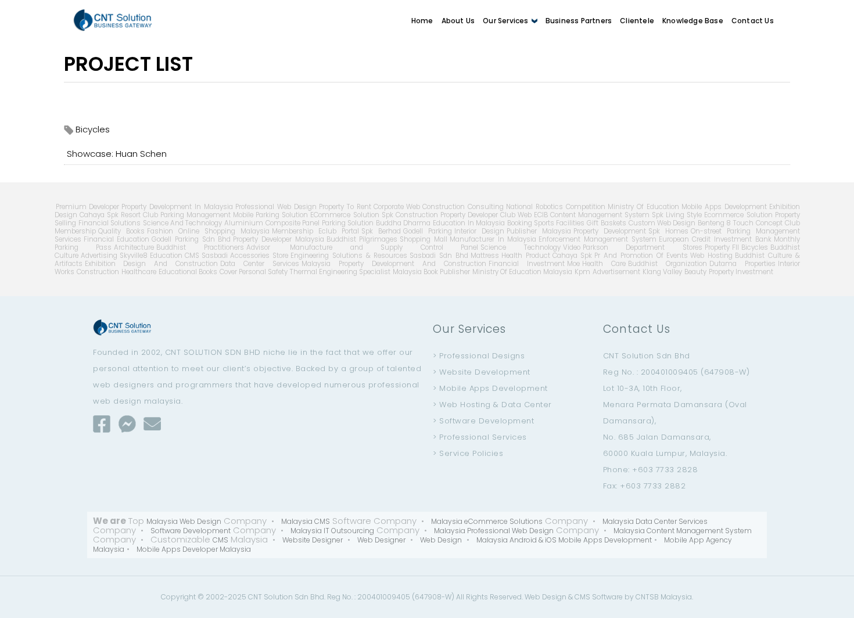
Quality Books (121, 231)
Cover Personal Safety (254, 271)
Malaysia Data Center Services (655, 521)
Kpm (582, 271)
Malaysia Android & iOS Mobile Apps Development (564, 540)
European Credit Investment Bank (715, 239)
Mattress (485, 255)
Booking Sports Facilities (546, 223)
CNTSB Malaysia (664, 597)
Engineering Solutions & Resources (348, 255)
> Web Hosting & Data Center (492, 404)
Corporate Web (397, 206)
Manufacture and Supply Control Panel (375, 247)
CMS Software (599, 597)
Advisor (258, 247)
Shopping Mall (423, 239)
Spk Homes (668, 231)
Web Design (441, 540)
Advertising (99, 255)
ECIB (541, 215)
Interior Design (479, 231)
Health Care (604, 263)
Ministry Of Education (643, 206)
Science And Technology (183, 223)
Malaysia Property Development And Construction (394, 263)
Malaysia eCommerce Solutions (487, 521)
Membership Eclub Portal (315, 231)
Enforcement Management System (597, 239)
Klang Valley (662, 271)
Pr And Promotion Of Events (641, 255)
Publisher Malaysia (539, 231)
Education (166, 255)
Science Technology (520, 247)
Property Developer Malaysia (278, 239)
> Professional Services (480, 437)
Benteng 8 (714, 223)
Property (717, 247)
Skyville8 (134, 255)
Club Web (516, 215)
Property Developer (469, 215)
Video (571, 247)
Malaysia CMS (305, 521)
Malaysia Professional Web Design (494, 531)
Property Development (609, 231)
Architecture (134, 247)
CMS (192, 255)
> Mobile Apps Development (490, 388)
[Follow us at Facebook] (101, 423)
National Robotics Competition (555, 206)
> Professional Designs (479, 355)
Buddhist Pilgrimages (362, 239)
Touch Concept (757, 223)
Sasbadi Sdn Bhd (439, 255)
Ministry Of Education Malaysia (522, 271)
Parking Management (195, 215)
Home (422, 21)
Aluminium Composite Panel (272, 223)
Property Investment (741, 271)
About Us (458, 21)
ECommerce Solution (344, 215)
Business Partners (579, 21)
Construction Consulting (463, 206)
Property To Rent (345, 206)
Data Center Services (259, 263)
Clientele (637, 21)
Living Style (684, 215)
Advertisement (616, 271)
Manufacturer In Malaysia (493, 239)
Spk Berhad (381, 231)
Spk (657, 215)
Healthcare (138, 271)
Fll (735, 247)
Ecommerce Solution (738, 215)
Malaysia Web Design (183, 521)
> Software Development (483, 420)
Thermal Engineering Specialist (340, 271)
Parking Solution (348, 223)
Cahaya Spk (572, 255)
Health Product (525, 255)
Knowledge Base (692, 21)
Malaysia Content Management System (682, 531)
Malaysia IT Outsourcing (332, 531)
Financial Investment (527, 263)
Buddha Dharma (403, 223)
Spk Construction (410, 215)
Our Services (506, 21)
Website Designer (312, 540)
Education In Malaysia (469, 223)
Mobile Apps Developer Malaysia (194, 549)
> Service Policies (468, 453)
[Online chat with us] (127, 423)
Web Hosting (711, 255)
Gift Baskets (606, 223)
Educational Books (188, 271)
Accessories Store (259, 255)
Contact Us (752, 21)
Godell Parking (427, 231)
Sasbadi (215, 255)
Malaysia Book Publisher (431, 271)
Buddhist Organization (667, 263)
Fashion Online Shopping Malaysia (208, 231)
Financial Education (117, 239)
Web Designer (381, 540)
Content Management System (600, 215)
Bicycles (754, 247)
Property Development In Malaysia (177, 206)
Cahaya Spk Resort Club (119, 215)
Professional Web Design (276, 206)
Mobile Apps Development (724, 206)
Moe (573, 263)
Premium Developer (88, 206)
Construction (98, 271)
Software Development (190, 531)
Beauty (695, 271)
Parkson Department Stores (642, 247)
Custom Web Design (662, 223)
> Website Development (481, 372)
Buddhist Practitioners (200, 247)
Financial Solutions (109, 223)
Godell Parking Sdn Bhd (191, 239)
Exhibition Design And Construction (151, 263)
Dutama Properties (742, 263)
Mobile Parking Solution (270, 215)
